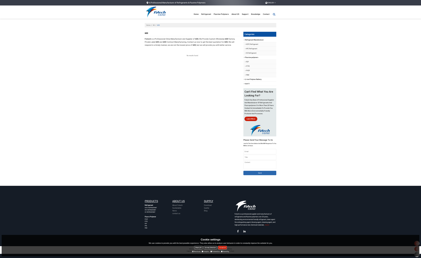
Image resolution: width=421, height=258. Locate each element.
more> (267, 225)
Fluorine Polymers (221, 14)
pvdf (146, 219)
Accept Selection (210, 247)
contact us (176, 213)
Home (196, 14)
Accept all (222, 247)
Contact (266, 14)
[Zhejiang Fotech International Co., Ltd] (156, 12)
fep (146, 223)
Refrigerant (206, 14)
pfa (146, 226)
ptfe (146, 221)
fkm (146, 228)
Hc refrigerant (150, 212)
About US (235, 14)
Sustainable (176, 208)
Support (245, 14)
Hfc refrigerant (150, 210)
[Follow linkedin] (244, 231)
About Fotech (177, 205)
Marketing (226, 251)
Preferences (216, 251)
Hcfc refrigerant (151, 207)
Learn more (251, 119)
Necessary (197, 251)
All (154, 25)
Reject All (198, 247)
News (174, 211)
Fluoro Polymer (150, 217)
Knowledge (255, 14)
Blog (205, 211)
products (151, 201)
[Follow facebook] (238, 231)
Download (208, 205)
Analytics (206, 251)
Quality (206, 208)
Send (260, 173)
